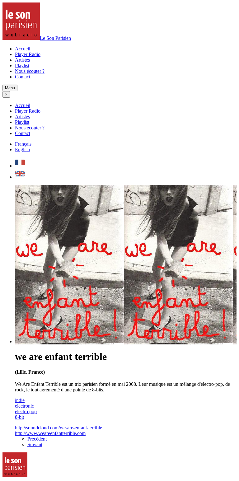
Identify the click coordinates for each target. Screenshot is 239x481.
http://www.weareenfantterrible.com (50, 433)
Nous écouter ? (30, 71)
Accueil (22, 48)
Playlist (22, 65)
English (22, 149)
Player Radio (27, 54)
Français (23, 144)
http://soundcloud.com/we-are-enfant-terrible (58, 427)
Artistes (22, 60)
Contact (22, 76)
